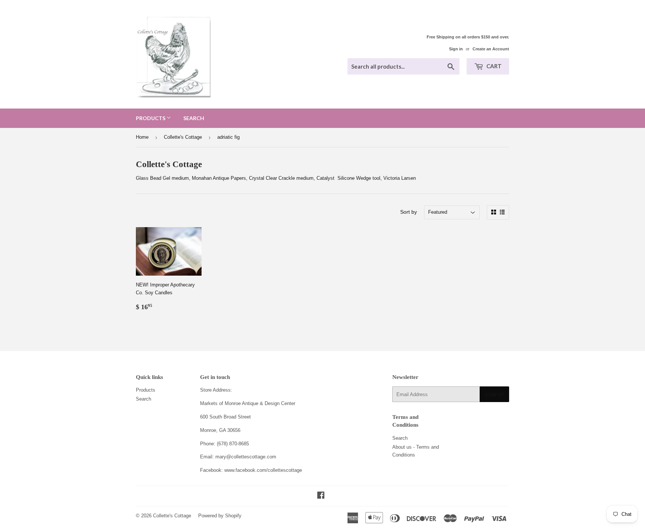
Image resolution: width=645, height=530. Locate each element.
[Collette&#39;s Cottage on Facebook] (321, 496)
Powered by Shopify (220, 515)
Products (151, 118)
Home (142, 137)
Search (193, 118)
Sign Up (494, 395)
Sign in (456, 49)
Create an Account (491, 49)
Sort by (408, 212)
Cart (493, 66)
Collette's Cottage (183, 137)
